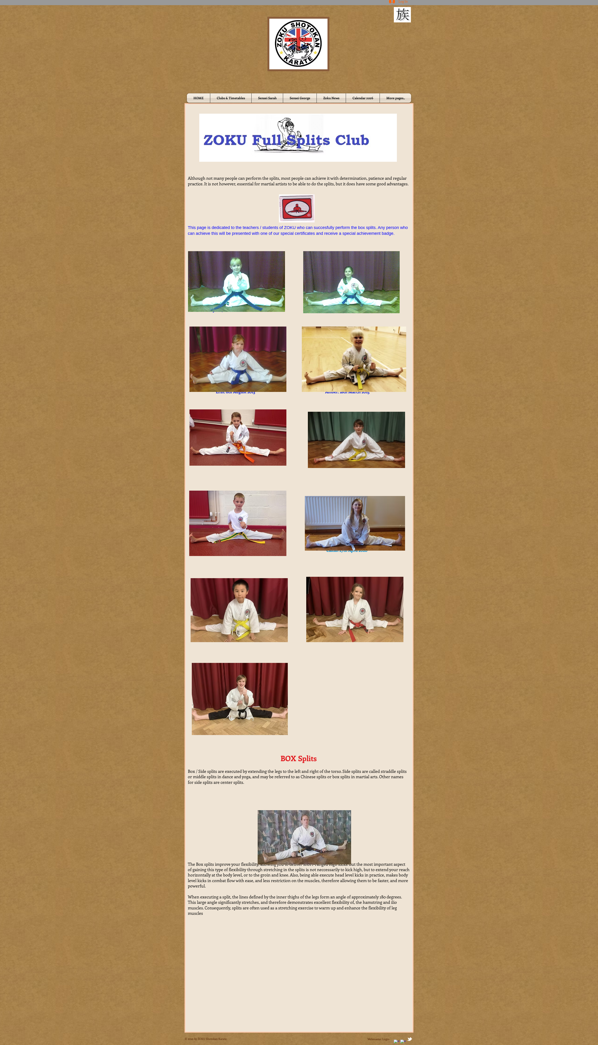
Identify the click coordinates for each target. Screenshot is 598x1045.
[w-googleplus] (403, 1042)
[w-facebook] (396, 1042)
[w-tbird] (409, 1039)
